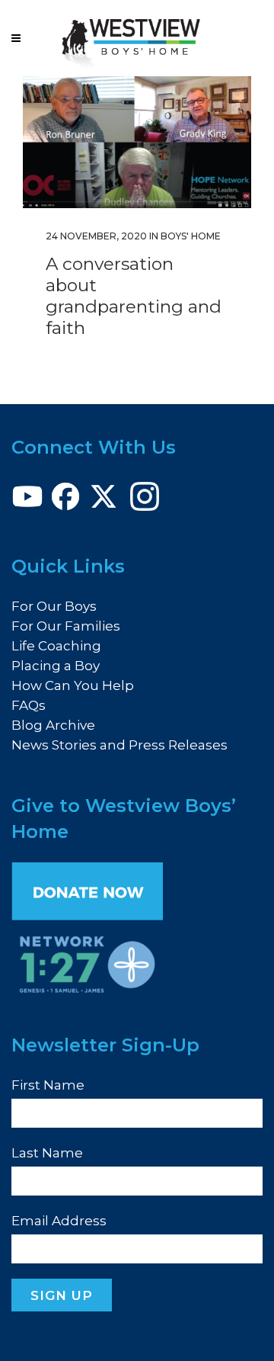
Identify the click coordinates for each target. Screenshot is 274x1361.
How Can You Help (72, 685)
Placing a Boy (55, 665)
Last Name (47, 1152)
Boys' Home (191, 236)
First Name (47, 1085)
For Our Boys (54, 606)
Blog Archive (53, 725)
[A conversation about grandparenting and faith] (137, 142)
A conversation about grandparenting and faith (133, 296)
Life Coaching (56, 645)
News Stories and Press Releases (119, 745)
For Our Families (65, 626)
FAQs (28, 705)
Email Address (59, 1220)
